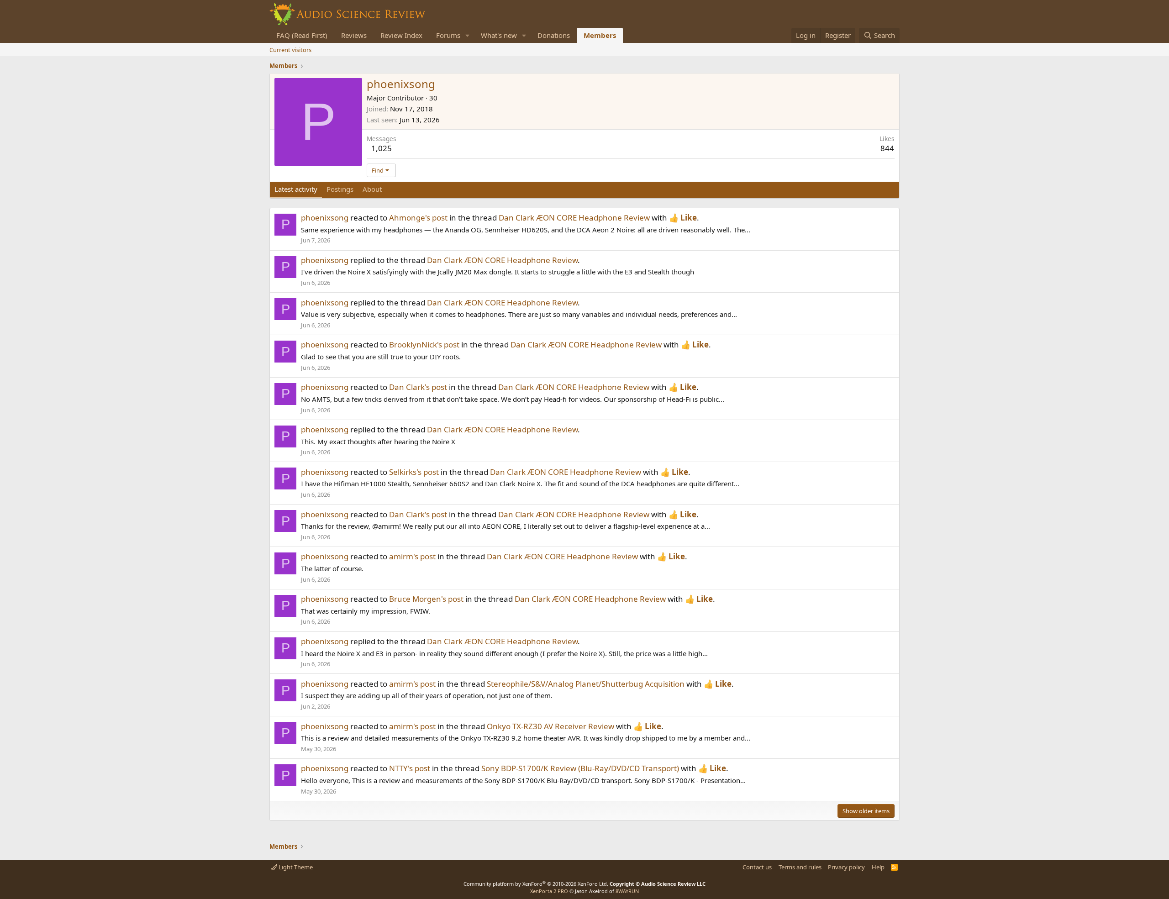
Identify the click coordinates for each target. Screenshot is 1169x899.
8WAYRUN (627, 891)
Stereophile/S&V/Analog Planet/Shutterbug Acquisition (586, 683)
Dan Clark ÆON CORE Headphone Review (574, 217)
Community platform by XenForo (535, 883)
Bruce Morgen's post (426, 599)
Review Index (401, 35)
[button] (467, 35)
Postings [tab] (339, 189)
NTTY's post (409, 768)
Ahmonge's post (418, 217)
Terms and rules (800, 867)
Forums (448, 35)
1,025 (381, 148)
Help (878, 867)
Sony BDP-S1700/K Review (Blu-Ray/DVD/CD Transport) (580, 768)
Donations (553, 35)
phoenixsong (324, 217)
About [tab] (372, 189)
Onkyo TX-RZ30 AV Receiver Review (550, 726)
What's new (499, 35)
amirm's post (412, 556)
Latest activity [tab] (295, 189)
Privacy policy (846, 867)
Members (600, 35)
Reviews (354, 35)
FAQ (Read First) (301, 35)
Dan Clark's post (418, 387)
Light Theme (295, 867)
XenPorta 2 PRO (549, 891)
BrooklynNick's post (424, 344)
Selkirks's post (414, 472)
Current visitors (290, 50)
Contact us (757, 867)
